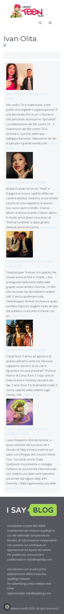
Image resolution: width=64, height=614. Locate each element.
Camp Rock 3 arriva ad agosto (26, 350)
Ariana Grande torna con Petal (26, 182)
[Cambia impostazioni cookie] (7, 606)
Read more (49, 227)
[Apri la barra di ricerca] (40, 22)
